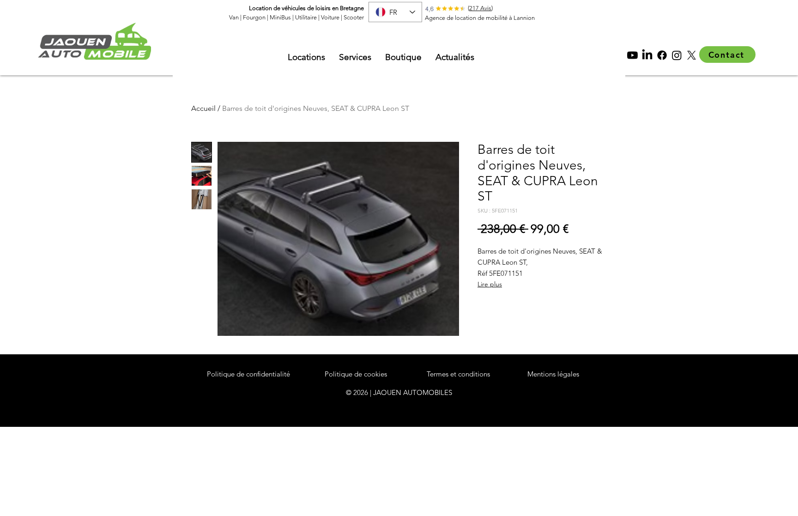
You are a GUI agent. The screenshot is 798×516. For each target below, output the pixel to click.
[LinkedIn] (647, 55)
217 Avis (480, 8)
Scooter (354, 17)
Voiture (331, 17)
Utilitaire (306, 17)
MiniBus (280, 17)
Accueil (203, 108)
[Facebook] (662, 55)
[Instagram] (677, 55)
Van (234, 17)
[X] (691, 55)
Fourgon (254, 17)
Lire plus (490, 284)
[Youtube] (632, 55)
